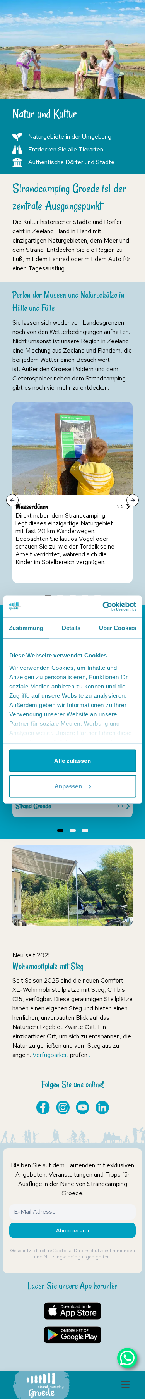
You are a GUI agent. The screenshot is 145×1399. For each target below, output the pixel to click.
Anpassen (68, 786)
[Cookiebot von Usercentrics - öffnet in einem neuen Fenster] (103, 606)
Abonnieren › (72, 1230)
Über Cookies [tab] (117, 628)
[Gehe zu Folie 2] (73, 830)
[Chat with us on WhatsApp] (127, 1358)
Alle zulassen (72, 760)
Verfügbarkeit (50, 1055)
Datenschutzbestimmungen (104, 1251)
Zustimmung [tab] (26, 628)
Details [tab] (71, 628)
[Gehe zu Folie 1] (60, 830)
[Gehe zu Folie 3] (85, 830)
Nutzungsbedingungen (69, 1257)
